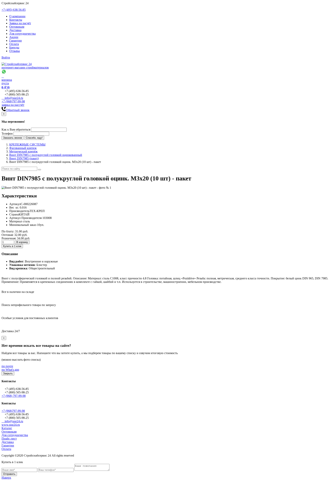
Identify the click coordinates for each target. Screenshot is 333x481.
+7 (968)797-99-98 (13, 101)
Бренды (14, 47)
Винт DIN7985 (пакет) (24, 158)
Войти (6, 57)
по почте (7, 366)
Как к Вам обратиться (16, 129)
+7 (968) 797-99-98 (14, 395)
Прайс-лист (9, 438)
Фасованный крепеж (23, 148)
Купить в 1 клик (12, 246)
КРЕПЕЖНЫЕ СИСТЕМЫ (27, 144)
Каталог (7, 428)
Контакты (15, 19)
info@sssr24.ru (12, 98)
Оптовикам (16, 26)
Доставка (15, 30)
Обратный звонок (17, 110)
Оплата (14, 44)
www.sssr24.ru (11, 424)
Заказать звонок (12, 137)
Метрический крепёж (23, 151)
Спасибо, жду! (34, 137)
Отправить (9, 474)
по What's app (10, 369)
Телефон (7, 133)
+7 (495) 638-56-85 (14, 9)
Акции (13, 37)
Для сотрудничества (22, 33)
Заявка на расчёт (20, 23)
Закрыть (8, 373)
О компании (17, 16)
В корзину (22, 242)
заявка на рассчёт (13, 104)
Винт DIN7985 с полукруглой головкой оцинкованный (45, 155)
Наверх (6, 477)
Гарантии (15, 40)
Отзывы (14, 51)
